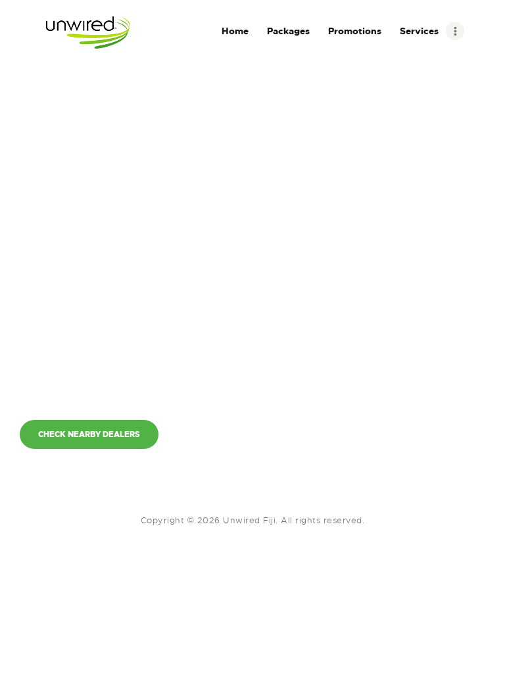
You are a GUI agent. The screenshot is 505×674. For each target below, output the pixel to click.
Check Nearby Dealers (89, 434)
